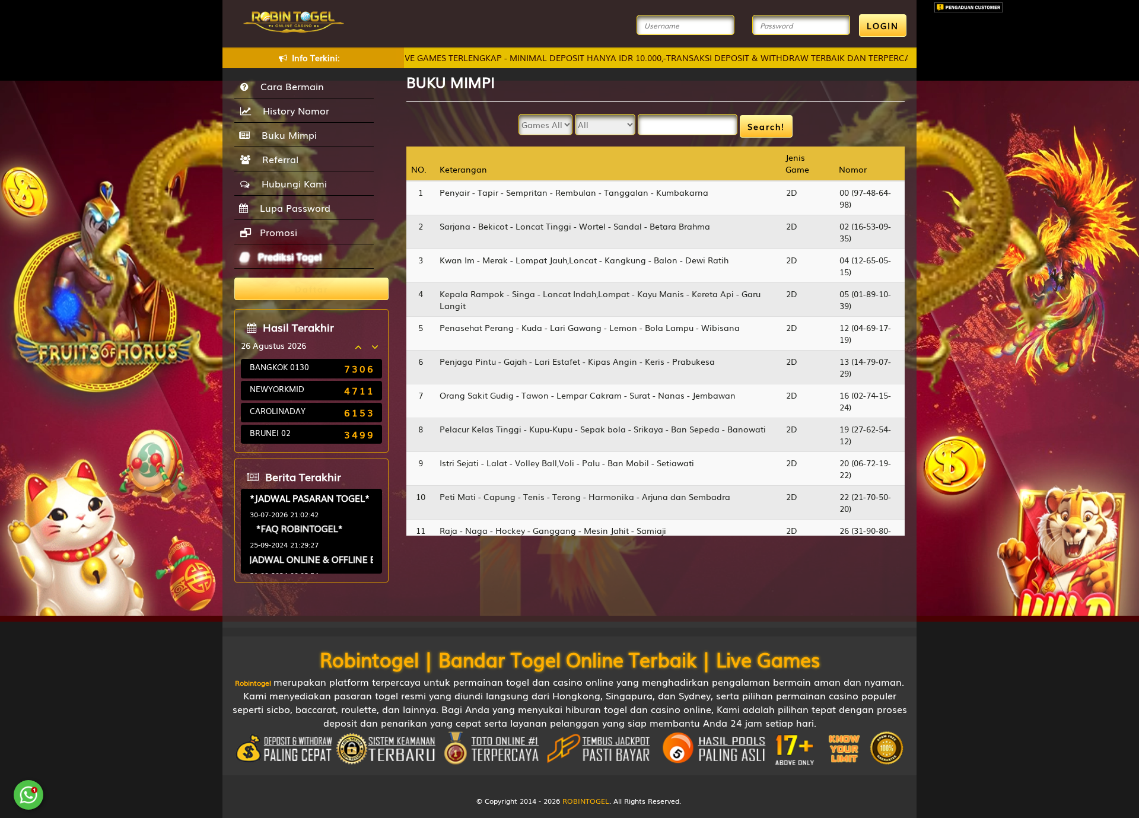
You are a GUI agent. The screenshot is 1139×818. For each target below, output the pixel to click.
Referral (277, 159)
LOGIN (883, 25)
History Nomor (293, 110)
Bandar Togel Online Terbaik (567, 659)
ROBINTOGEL (585, 800)
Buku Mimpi (286, 135)
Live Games (768, 659)
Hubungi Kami (291, 183)
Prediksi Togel (288, 256)
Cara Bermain (289, 86)
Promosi (277, 232)
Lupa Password (292, 207)
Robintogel (369, 659)
